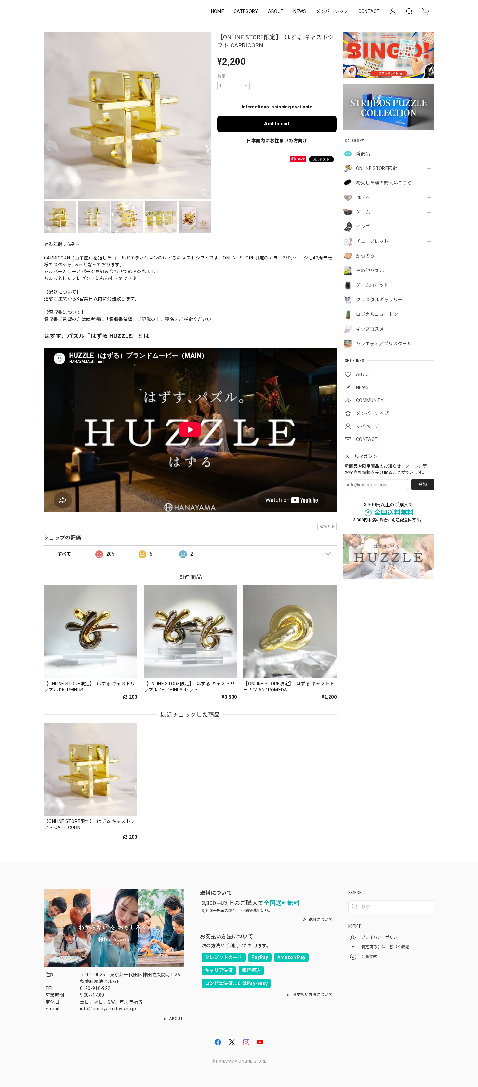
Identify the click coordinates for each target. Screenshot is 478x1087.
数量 (221, 76)
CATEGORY (246, 11)
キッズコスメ (370, 329)
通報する (327, 526)
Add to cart (277, 124)
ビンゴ (363, 226)
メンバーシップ (332, 11)
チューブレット (372, 241)
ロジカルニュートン (377, 314)
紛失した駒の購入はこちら (384, 182)
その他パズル (370, 270)
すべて (64, 554)
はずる (363, 197)
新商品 (363, 153)
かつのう (365, 256)
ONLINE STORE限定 (376, 168)
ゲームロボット (372, 285)
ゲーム (363, 212)
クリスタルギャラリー (379, 299)
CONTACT (369, 11)
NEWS (299, 11)
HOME (217, 11)
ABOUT (276, 11)
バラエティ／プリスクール (384, 343)
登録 (422, 484)
